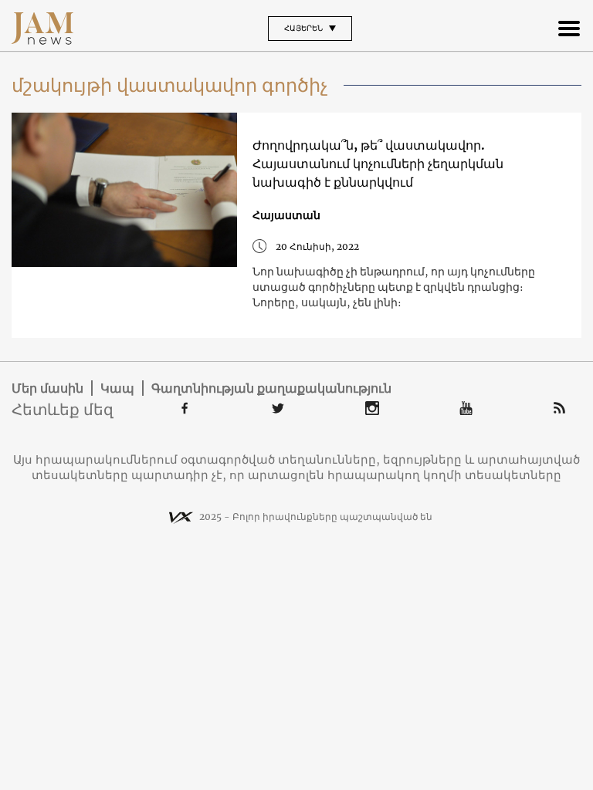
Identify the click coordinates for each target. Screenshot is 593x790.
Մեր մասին (47, 388)
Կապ (117, 388)
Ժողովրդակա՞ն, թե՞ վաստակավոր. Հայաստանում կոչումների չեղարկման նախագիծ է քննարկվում (377, 163)
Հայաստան (286, 215)
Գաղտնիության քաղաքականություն (271, 388)
